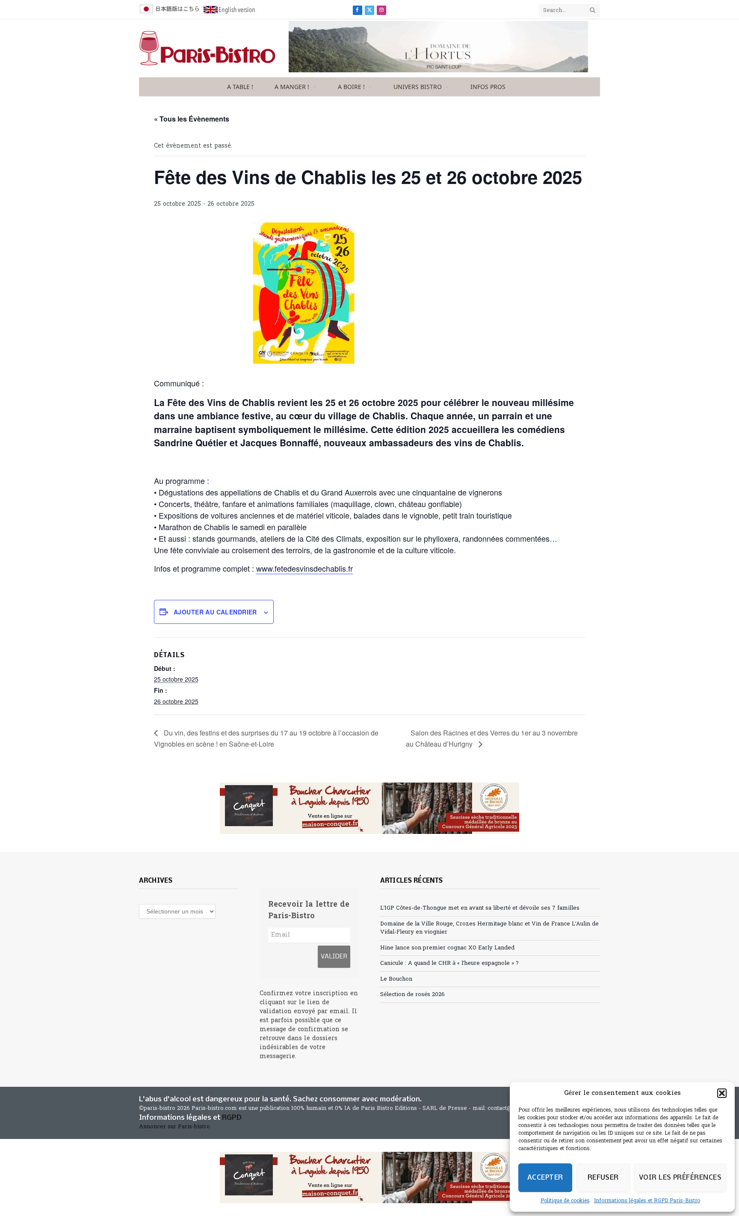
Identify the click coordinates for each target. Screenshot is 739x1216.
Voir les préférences (680, 1177)
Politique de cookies (565, 1201)
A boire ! (351, 87)
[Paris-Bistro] (207, 48)
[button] (722, 1093)
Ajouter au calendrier (215, 612)
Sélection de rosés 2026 (412, 995)
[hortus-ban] (438, 71)
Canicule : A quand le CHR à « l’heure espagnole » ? (449, 963)
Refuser (603, 1177)
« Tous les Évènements (191, 119)
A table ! (240, 87)
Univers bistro (417, 87)
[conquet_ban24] (369, 808)
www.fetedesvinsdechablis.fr (304, 568)
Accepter (545, 1177)
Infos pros (487, 87)
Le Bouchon (396, 979)
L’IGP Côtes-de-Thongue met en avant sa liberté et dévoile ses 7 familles (479, 908)
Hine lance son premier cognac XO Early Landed (447, 948)
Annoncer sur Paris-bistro (174, 1127)
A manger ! (292, 87)
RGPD (232, 1117)
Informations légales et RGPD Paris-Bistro (647, 1201)
